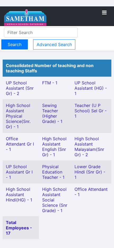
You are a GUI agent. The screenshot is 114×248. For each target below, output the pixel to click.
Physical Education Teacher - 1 (53, 172)
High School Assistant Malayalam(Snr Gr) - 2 (89, 146)
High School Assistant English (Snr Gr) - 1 (54, 146)
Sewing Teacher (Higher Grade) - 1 (52, 113)
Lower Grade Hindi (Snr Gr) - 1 (89, 172)
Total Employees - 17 (19, 228)
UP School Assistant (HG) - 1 (90, 88)
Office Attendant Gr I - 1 (20, 144)
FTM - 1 (49, 82)
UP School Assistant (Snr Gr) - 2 (20, 88)
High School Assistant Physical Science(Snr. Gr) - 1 (18, 116)
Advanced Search (54, 44)
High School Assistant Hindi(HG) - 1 (19, 194)
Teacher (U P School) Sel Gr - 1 (90, 111)
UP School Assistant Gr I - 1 (19, 172)
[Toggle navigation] (104, 12)
